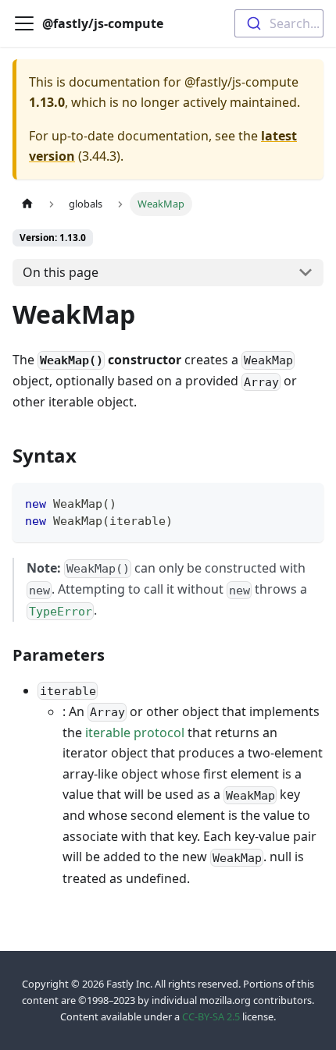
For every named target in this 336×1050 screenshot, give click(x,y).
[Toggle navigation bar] (24, 23)
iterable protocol (134, 732)
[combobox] (278, 23)
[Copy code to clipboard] (304, 502)
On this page (60, 272)
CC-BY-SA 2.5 (211, 1016)
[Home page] (27, 204)
